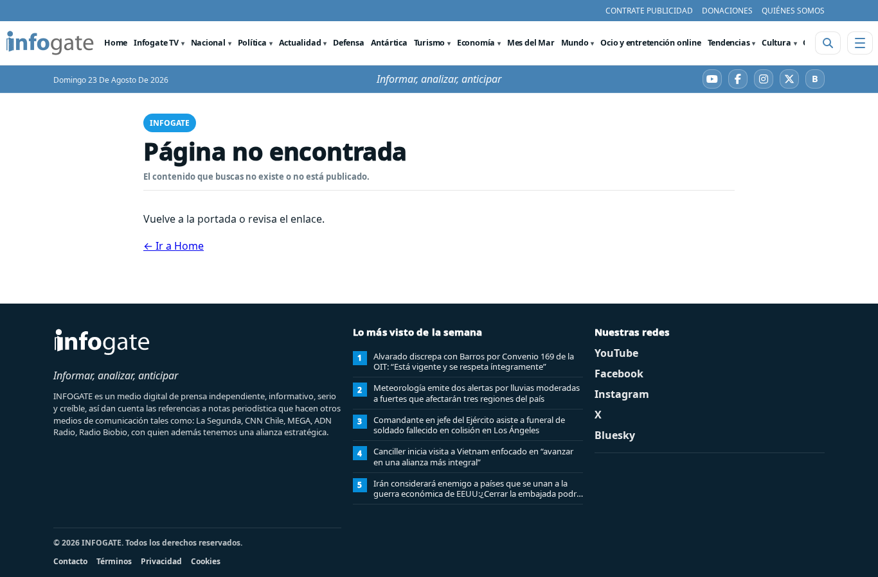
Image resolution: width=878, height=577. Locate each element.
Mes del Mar (531, 42)
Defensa (348, 42)
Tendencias (729, 42)
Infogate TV (156, 42)
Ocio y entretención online (650, 42)
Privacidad (161, 561)
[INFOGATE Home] (50, 43)
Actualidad (300, 42)
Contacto (70, 561)
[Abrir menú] (860, 43)
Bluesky (615, 435)
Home (115, 42)
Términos (114, 561)
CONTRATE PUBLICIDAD (649, 10)
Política (252, 42)
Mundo (575, 42)
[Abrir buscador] (828, 43)
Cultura (776, 42)
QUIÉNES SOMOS (793, 10)
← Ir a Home (173, 246)
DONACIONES (727, 10)
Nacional (208, 42)
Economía (476, 42)
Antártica (389, 42)
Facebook (619, 373)
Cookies (205, 561)
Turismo (429, 42)
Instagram (622, 394)
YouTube (616, 353)
